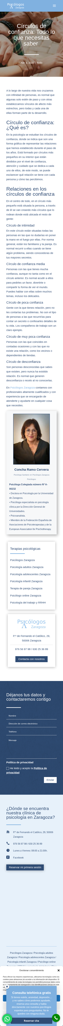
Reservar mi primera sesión (25, 867)
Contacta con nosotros (31, 659)
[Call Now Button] (56, 1018)
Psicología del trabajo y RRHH (28, 602)
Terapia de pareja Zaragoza (26, 588)
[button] (58, 970)
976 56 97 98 (22, 649)
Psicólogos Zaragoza (22, 387)
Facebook (18, 857)
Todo (39, 62)
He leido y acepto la (26, 770)
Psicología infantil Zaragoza (26, 581)
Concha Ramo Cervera (31, 469)
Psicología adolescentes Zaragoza (30, 574)
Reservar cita (31, 1020)
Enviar (50, 779)
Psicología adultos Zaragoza (26, 567)
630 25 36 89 (40, 649)
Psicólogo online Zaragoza (25, 595)
